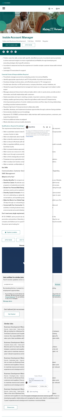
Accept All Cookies (45, 413)
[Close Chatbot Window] (50, 127)
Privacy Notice (29, 136)
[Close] (61, 400)
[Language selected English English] (50, 9)
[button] (28, 45)
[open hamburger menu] (4, 8)
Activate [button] (57, 284)
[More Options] (28, 392)
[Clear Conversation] (44, 127)
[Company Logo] (6, 2)
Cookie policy (9, 410)
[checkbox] (11, 45)
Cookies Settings (6, 413)
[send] (49, 392)
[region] (38, 259)
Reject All (56, 413)
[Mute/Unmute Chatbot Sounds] (47, 127)
